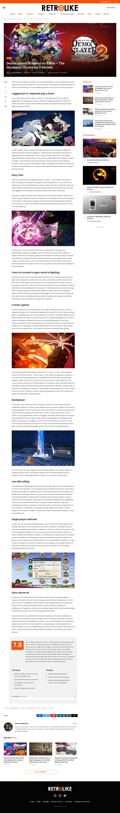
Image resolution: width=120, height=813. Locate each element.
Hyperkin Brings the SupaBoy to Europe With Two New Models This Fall (66, 760)
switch (45, 708)
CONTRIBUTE (111, 8)
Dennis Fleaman (93, 162)
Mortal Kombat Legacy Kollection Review (100, 188)
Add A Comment (40, 772)
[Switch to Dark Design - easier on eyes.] (114, 1)
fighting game (14, 708)
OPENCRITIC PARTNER (82, 802)
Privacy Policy (57, 802)
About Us (52, 14)
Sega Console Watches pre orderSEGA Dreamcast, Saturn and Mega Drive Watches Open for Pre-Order (105, 123)
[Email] (6, 106)
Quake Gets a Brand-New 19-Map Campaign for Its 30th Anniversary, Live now (40, 760)
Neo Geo (106, 14)
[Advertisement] (99, 241)
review (38, 708)
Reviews (46, 802)
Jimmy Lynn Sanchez (95, 192)
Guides (97, 14)
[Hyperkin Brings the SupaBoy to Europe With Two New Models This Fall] (66, 748)
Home (13, 14)
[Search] (116, 1)
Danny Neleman (17, 72)
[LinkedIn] (6, 96)
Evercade (80, 14)
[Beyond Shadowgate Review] (99, 148)
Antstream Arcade (67, 14)
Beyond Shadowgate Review (98, 160)
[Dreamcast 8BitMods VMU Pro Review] (99, 204)
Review (30, 14)
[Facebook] (6, 87)
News (20, 14)
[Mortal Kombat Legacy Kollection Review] (99, 175)
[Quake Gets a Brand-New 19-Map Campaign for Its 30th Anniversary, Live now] (40, 748)
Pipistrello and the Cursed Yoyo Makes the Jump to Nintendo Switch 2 (14, 760)
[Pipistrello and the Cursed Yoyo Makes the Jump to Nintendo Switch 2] (15, 748)
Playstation (30, 708)
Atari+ (89, 14)
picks (22, 708)
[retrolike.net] (60, 7)
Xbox (50, 708)
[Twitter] (6, 92)
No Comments (53, 72)
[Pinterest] (6, 101)
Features (41, 14)
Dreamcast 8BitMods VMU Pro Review (99, 218)
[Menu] (4, 8)
